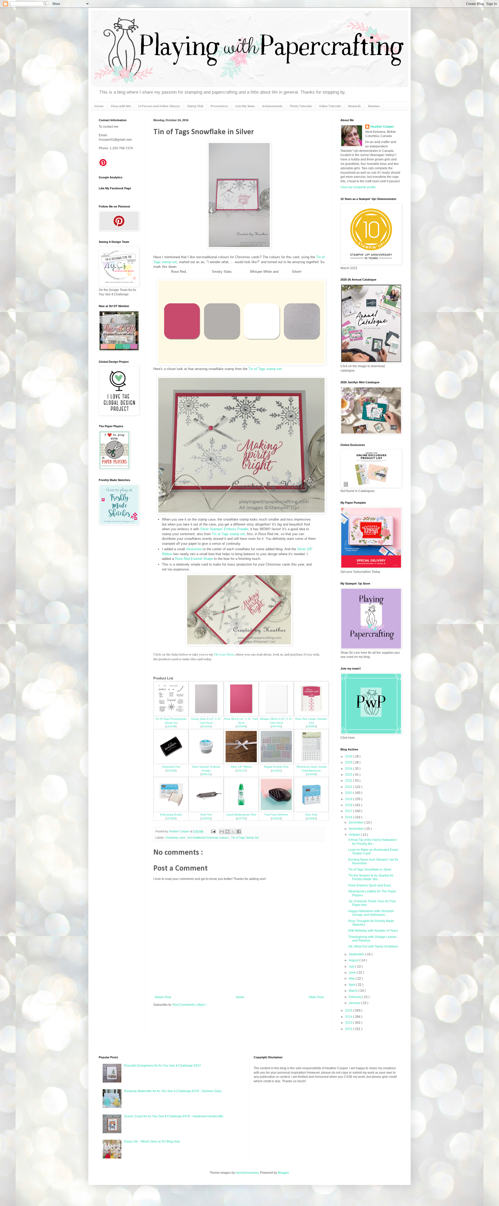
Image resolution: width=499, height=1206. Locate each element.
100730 (276, 726)
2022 (349, 780)
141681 (276, 770)
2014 (349, 1017)
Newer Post (163, 997)
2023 (349, 774)
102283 (171, 770)
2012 (349, 1029)
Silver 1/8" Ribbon (241, 766)
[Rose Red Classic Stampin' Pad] (311, 715)
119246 (311, 774)
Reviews (374, 106)
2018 (349, 805)
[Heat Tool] (206, 810)
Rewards (354, 106)
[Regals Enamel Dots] (276, 762)
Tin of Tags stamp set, (229, 534)
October (355, 835)
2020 (349, 793)
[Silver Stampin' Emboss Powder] (206, 762)
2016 (349, 817)
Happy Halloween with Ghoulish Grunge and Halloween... (371, 913)
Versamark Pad (171, 766)
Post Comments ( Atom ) (189, 1005)
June (353, 972)
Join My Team (245, 106)
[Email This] (221, 831)
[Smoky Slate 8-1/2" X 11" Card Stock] (206, 715)
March (353, 991)
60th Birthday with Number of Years (373, 930)
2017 (349, 811)
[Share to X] (233, 831)
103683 (311, 818)
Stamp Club (195, 106)
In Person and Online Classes (159, 106)
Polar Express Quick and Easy (369, 885)
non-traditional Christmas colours (208, 837)
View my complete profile (358, 187)
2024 (349, 768)
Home (98, 106)
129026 (276, 818)
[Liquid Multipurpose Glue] (241, 810)
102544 (241, 726)
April (352, 985)
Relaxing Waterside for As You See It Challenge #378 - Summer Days (173, 1091)
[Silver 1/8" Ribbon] (241, 762)
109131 (206, 774)
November (356, 829)
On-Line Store (224, 654)
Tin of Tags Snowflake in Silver (369, 869)
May (352, 978)
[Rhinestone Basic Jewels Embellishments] (311, 762)
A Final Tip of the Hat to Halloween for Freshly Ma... (372, 841)
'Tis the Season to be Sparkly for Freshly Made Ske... (370, 877)
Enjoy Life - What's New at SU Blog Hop (152, 1141)
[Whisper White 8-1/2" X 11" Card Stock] (276, 715)
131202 (206, 726)
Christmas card (175, 837)
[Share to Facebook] (238, 831)
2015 (349, 1010)
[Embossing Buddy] (171, 810)
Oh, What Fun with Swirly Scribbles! (373, 946)
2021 (349, 787)
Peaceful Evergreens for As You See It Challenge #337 (162, 1065)
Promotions (219, 106)
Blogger (283, 1173)
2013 (349, 1023)
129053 (206, 818)
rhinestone (194, 549)
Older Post (316, 997)
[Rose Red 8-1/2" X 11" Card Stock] (241, 715)
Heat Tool (206, 814)
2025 (349, 762)
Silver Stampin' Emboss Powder (224, 529)
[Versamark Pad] (171, 762)
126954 (311, 726)
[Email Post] (213, 831)
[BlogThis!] (227, 831)
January (355, 1003)
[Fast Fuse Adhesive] (276, 810)
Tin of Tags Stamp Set (245, 837)
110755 (241, 818)
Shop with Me (121, 106)
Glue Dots (311, 814)
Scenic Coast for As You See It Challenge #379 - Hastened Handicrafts (173, 1116)
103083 (171, 818)
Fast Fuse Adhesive (276, 814)
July (352, 966)
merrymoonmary (247, 1173)
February (355, 997)
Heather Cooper (179, 831)
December (356, 822)
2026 (349, 756)
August (354, 960)
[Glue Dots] (311, 810)
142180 (171, 726)
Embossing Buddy (171, 814)
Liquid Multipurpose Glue (241, 814)
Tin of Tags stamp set (264, 369)
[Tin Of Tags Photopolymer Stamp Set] (171, 715)
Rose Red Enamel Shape (194, 559)
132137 (241, 770)
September (357, 954)
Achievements (272, 106)
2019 (349, 799)
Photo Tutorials (301, 106)
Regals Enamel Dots (276, 766)
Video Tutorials (330, 106)
